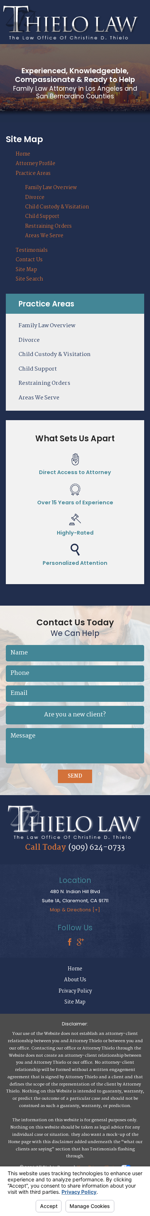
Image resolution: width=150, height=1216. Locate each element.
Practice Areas (33, 173)
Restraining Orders (48, 226)
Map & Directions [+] (75, 909)
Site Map (26, 270)
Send (75, 776)
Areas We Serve (44, 236)
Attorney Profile (36, 164)
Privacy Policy (75, 991)
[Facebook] (69, 942)
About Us (75, 980)
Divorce (34, 197)
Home (23, 154)
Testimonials (32, 250)
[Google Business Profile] (80, 942)
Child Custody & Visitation (57, 207)
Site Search (29, 279)
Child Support (42, 216)
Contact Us (29, 260)
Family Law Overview (51, 188)
